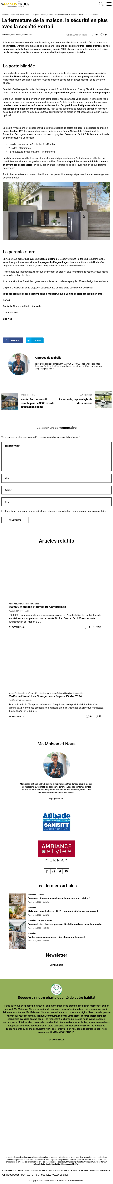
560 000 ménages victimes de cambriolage (37, 607)
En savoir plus (17, 627)
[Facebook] (47, 871)
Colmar (87, 1162)
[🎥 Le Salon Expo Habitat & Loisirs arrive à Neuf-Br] (28, 1099)
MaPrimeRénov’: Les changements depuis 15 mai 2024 (45, 696)
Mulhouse (95, 1162)
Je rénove (30, 693)
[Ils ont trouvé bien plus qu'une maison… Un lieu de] (28, 1132)
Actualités (5, 34)
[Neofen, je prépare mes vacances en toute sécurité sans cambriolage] (56, 574)
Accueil (4, 14)
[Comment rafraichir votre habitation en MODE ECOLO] (85, 1132)
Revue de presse (79, 1170)
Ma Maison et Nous (59, 1170)
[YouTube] (66, 871)
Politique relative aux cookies (51, 1175)
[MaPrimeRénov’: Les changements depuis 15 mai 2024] (56, 664)
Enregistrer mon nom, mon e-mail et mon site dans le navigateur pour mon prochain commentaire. (55, 511)
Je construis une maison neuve (22, 14)
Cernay (103, 1162)
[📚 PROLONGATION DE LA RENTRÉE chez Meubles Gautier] (28, 1066)
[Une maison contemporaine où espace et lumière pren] (85, 1066)
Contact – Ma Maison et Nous (31, 1170)
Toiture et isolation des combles (70, 693)
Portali (11, 45)
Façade (21, 693)
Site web (7, 318)
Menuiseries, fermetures (46, 14)
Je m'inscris (56, 965)
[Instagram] (53, 871)
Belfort (76, 1164)
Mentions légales (100, 1170)
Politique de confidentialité (17, 1175)
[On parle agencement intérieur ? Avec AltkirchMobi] (85, 1099)
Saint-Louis (46, 1164)
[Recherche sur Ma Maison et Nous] (100, 4)
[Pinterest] (60, 871)
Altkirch (37, 1164)
